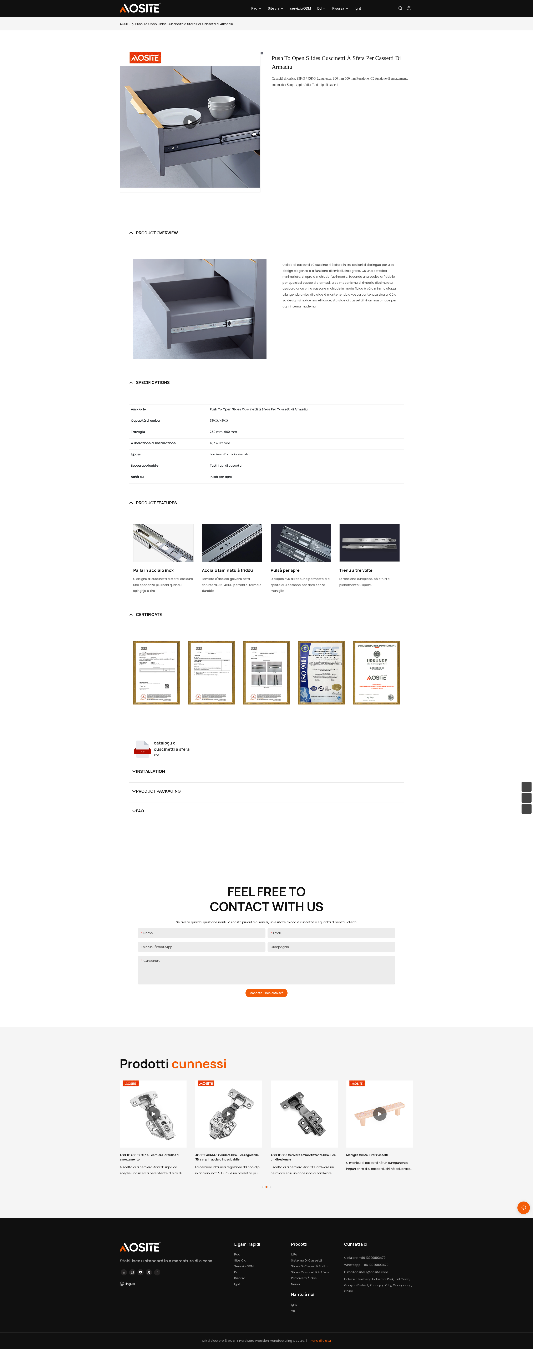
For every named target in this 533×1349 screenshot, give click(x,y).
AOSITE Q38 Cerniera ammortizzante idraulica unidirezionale (303, 1157)
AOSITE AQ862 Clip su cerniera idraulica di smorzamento (149, 1157)
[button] (263, 1187)
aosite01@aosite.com (371, 1272)
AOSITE (125, 24)
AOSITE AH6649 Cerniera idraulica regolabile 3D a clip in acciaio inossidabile (227, 1157)
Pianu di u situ (320, 1340)
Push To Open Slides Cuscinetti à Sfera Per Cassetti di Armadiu (184, 24)
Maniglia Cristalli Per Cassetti (367, 1155)
